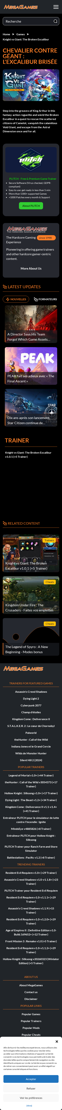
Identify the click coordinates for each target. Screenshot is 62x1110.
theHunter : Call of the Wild (31, 739)
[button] (57, 1041)
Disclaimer (31, 998)
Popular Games (31, 1014)
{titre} (29, 1105)
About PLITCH (31, 205)
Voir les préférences (31, 1097)
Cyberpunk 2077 (31, 705)
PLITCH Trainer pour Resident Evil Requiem (31, 890)
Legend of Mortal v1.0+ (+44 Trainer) (31, 775)
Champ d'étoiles (31, 712)
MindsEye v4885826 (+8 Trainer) (31, 828)
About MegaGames (31, 985)
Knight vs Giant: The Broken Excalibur (26, 39)
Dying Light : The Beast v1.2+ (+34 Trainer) (31, 800)
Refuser (31, 1088)
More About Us (31, 268)
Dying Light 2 (31, 698)
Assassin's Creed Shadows (31, 691)
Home (6, 34)
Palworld (31, 732)
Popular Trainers (31, 1021)
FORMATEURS (48, 299)
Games (20, 34)
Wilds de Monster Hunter (31, 753)
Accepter (31, 1079)
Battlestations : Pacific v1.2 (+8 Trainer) (31, 857)
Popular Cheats (31, 1034)
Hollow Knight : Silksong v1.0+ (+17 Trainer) (31, 793)
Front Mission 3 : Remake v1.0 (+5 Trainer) (31, 941)
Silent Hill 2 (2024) (31, 760)
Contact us (31, 992)
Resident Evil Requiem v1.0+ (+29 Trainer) (31, 872)
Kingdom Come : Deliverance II (31, 719)
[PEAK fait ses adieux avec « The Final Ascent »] (31, 365)
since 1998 (45, 237)
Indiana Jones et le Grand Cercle (31, 746)
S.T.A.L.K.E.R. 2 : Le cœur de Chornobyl (31, 725)
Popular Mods (31, 1027)
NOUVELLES (18, 299)
